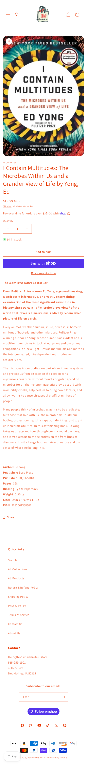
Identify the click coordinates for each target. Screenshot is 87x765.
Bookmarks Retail (37, 757)
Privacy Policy (17, 606)
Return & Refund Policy (23, 587)
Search (12, 560)
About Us (14, 633)
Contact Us (15, 624)
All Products (16, 578)
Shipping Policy (18, 596)
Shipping (7, 206)
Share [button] (11, 517)
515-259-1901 (17, 662)
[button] (8, 14)
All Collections (17, 569)
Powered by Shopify (57, 757)
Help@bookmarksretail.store (28, 657)
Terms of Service (18, 615)
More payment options (43, 272)
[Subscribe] (63, 697)
